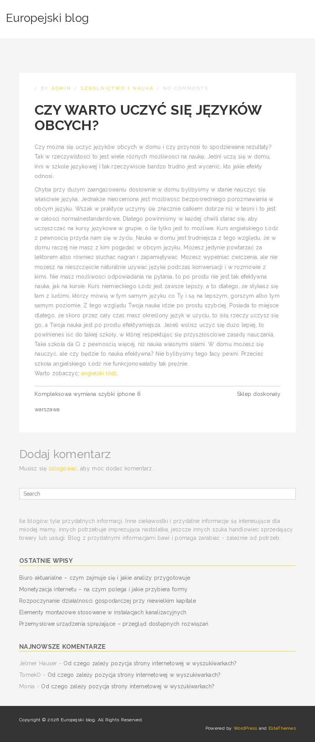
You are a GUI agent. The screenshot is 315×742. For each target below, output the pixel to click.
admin (61, 88)
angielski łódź (99, 373)
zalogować (62, 468)
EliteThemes (282, 728)
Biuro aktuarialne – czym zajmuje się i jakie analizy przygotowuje (104, 578)
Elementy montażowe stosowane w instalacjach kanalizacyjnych (103, 612)
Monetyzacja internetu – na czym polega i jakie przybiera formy (103, 589)
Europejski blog (47, 18)
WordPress (245, 728)
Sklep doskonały (258, 394)
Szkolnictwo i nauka (117, 88)
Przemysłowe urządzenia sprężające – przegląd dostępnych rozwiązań (113, 624)
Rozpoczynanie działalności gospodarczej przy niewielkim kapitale (107, 601)
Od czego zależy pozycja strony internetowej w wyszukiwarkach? (150, 663)
